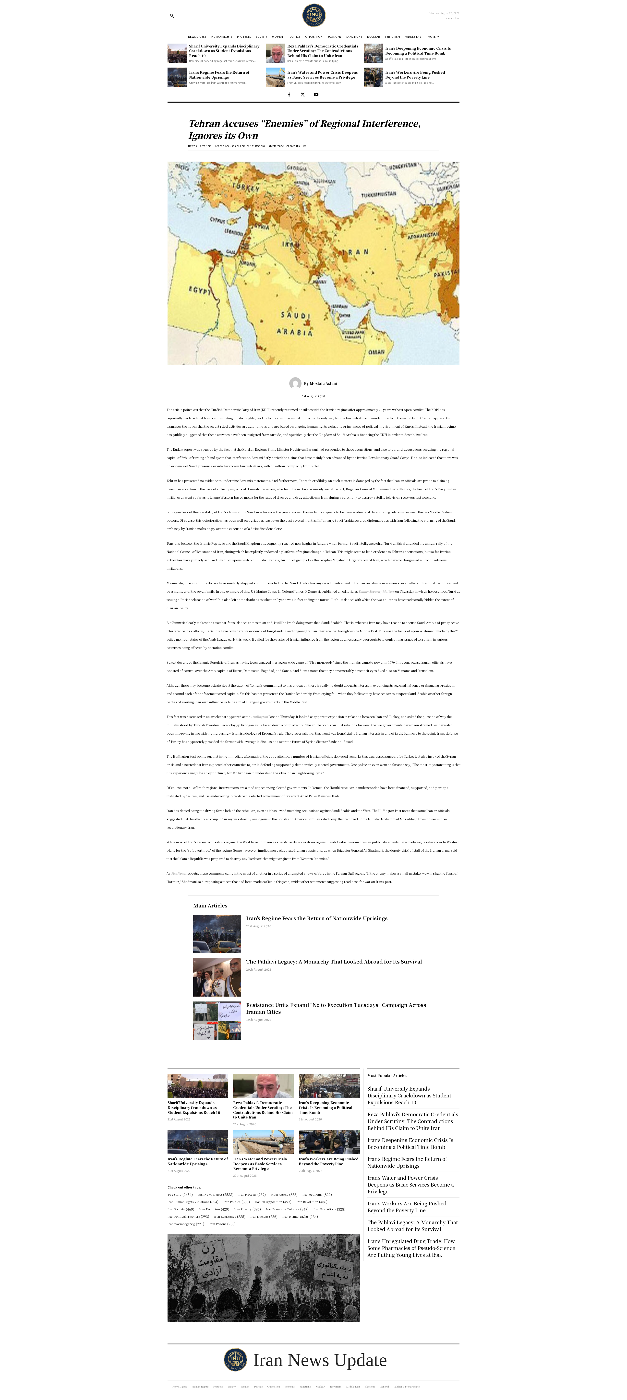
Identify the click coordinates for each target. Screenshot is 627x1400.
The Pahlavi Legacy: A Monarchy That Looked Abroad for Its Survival (334, 961)
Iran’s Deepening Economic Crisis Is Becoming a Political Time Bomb (418, 51)
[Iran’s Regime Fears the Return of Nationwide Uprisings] (177, 77)
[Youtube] (316, 94)
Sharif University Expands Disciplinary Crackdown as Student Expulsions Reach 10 (224, 51)
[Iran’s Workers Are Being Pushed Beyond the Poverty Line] (373, 77)
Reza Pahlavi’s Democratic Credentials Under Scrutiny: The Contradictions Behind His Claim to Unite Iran (322, 51)
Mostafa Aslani (323, 383)
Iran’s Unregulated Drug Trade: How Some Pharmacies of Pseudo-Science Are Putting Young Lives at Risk (411, 1247)
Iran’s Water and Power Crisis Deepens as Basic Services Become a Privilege (322, 75)
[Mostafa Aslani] (296, 383)
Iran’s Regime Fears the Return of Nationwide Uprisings (219, 75)
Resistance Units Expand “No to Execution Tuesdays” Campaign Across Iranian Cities (336, 1008)
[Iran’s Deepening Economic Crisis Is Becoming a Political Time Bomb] (373, 53)
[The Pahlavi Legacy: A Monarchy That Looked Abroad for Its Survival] (217, 977)
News (191, 146)
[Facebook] (289, 94)
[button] (172, 15)
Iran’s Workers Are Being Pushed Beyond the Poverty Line (415, 75)
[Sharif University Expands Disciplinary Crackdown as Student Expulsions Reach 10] (177, 53)
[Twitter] (302, 94)
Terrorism (205, 146)
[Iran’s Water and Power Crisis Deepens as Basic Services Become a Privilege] (275, 77)
